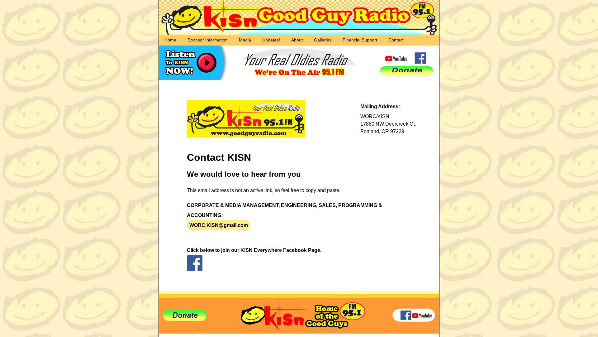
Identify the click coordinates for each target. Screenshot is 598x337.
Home (170, 39)
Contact (396, 39)
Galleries (322, 39)
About (297, 39)
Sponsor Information (207, 39)
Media (245, 39)
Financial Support (360, 39)
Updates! (271, 39)
